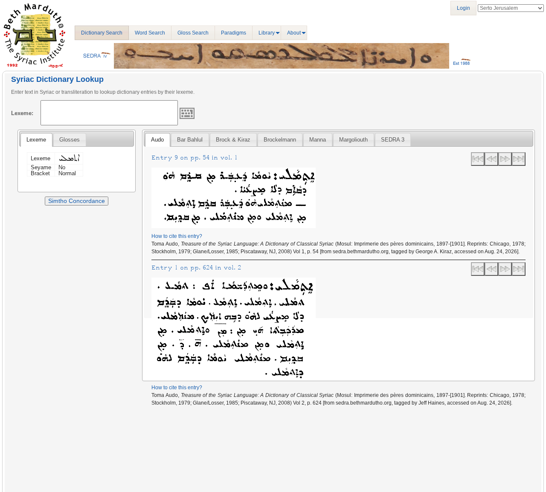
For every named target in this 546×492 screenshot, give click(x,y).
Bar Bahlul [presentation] (190, 139)
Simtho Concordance (76, 200)
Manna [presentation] (317, 139)
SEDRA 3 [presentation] (392, 139)
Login (463, 8)
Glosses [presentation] (69, 139)
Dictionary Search (101, 33)
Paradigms (233, 33)
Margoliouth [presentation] (353, 139)
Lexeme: (22, 113)
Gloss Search (193, 33)
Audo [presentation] (157, 139)
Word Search (150, 33)
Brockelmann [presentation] (280, 139)
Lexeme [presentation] (36, 139)
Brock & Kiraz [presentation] (233, 139)
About (294, 33)
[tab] (36, 140)
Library (266, 33)
